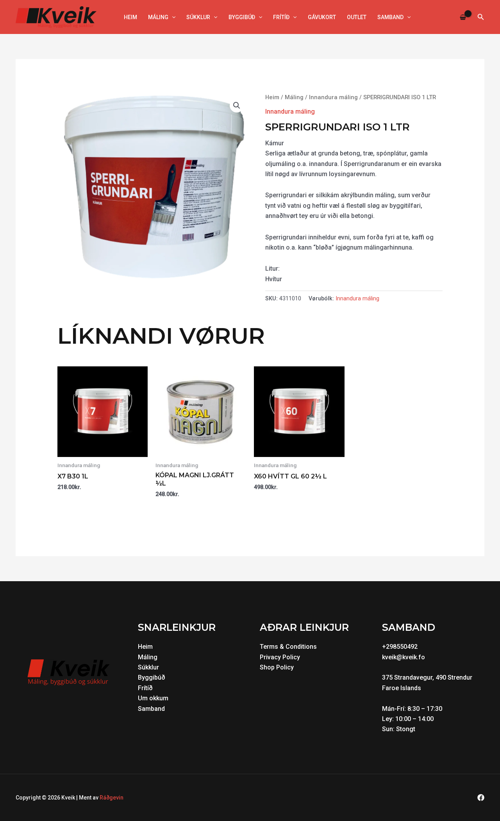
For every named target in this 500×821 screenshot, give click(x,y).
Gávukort (322, 17)
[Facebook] (480, 797)
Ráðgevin (111, 797)
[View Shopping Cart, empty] (463, 17)
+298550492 (400, 646)
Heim (130, 17)
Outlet (356, 17)
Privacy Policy (280, 657)
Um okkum (153, 698)
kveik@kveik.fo (403, 657)
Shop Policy (277, 667)
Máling (158, 17)
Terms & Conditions (288, 646)
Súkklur (198, 17)
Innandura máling (333, 97)
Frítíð (281, 17)
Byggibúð (242, 17)
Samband (390, 17)
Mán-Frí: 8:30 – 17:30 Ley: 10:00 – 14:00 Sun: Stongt (413, 719)
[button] (171, 17)
